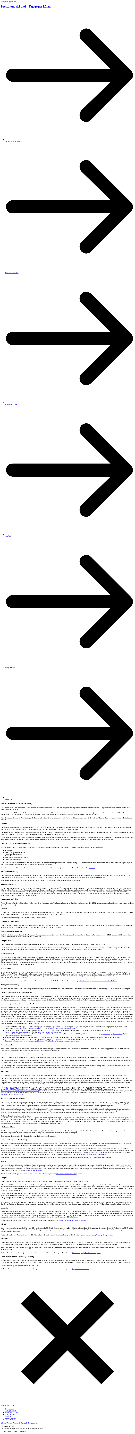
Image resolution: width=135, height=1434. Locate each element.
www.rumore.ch (10, 1419)
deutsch (7, 1418)
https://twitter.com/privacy (34, 1170)
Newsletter (8, 1416)
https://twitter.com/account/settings (66, 1174)
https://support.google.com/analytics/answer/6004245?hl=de (98, 981)
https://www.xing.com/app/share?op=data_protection (96, 1235)
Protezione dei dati (10, 1414)
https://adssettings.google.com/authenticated (61, 1028)
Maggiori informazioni (80, 1269)
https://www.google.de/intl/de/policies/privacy (86, 1253)
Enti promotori (9, 1409)
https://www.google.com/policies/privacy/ (18, 1032)
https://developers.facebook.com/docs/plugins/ (91, 1145)
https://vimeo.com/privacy (111, 1037)
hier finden (92, 868)
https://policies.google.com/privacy (30, 1028)
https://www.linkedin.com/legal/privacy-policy (71, 1220)
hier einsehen (42, 917)
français (13, 1418)
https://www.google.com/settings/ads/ (49, 1032)
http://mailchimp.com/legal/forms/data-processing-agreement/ (20, 1091)
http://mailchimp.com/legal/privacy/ (12, 1094)
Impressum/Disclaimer (12, 1412)
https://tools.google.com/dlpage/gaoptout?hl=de (15, 977)
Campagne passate (10, 1411)
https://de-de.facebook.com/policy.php (95, 1154)
